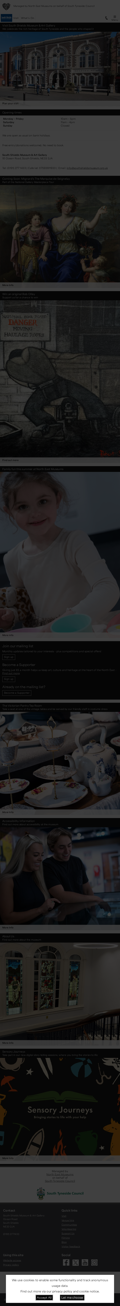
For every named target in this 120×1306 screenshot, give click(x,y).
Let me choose (72, 1297)
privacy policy (62, 1291)
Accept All (44, 1297)
